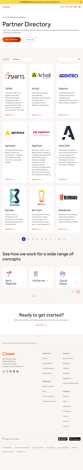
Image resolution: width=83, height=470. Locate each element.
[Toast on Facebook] (10, 371)
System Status (47, 363)
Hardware (66, 373)
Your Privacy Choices (38, 447)
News (65, 401)
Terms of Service (51, 447)
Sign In (45, 358)
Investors (66, 421)
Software (66, 368)
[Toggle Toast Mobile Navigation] (80, 7)
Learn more (30, 40)
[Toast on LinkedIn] (14, 371)
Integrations (67, 378)
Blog (44, 391)
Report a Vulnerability (8, 451)
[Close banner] (81, 1)
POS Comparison (48, 396)
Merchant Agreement (63, 447)
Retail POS (66, 363)
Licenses (66, 426)
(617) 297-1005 (69, 7)
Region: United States (12, 439)
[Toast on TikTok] (3, 371)
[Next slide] (78, 291)
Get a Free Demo (12, 40)
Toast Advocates (48, 368)
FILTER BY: (5, 59)
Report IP (74, 447)
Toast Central (47, 373)
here (27, 343)
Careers (65, 416)
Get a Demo (40, 325)
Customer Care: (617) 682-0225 (12, 366)
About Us (66, 396)
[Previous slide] (73, 291)
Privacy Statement (7, 447)
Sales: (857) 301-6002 (9, 364)
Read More (9, 115)
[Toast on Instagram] (7, 371)
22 (59, 239)
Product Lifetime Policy (71, 383)
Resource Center (48, 386)
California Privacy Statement (22, 447)
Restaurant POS (68, 358)
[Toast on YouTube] (17, 371)
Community (67, 411)
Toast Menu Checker (49, 401)
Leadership (67, 406)
